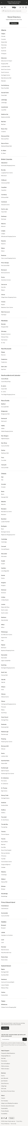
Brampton (3, 514)
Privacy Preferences (5, 1123)
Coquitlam (3, 190)
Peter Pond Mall (5, 88)
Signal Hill (3, 47)
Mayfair (3, 304)
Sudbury (3, 812)
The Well (3, 858)
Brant (2, 529)
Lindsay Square (5, 600)
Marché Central (5, 949)
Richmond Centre (5, 272)
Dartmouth (4, 421)
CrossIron (3, 131)
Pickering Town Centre (6, 741)
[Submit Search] (3, 11)
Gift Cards (3, 1088)
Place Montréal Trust (6, 952)
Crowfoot (3, 39)
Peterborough (4, 734)
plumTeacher (4, 1080)
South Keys (4, 712)
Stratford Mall (4, 805)
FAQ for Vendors (5, 1068)
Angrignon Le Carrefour (7, 935)
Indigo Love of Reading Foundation (9, 1103)
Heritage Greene (5, 798)
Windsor (3, 889)
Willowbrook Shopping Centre (8, 236)
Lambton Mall (4, 756)
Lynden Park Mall (5, 521)
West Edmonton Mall (6, 78)
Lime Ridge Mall (5, 571)
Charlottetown (4, 908)
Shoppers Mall (4, 326)
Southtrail (3, 50)
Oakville (3, 682)
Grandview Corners (6, 280)
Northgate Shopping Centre (8, 667)
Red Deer (3, 124)
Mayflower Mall (5, 453)
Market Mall (4, 42)
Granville (3, 287)
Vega (2, 640)
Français (11, 1118)
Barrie (2, 494)
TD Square (3, 53)
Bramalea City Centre (6, 511)
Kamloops (3, 219)
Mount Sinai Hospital (6, 850)
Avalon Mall (4, 388)
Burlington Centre (5, 532)
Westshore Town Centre (7, 307)
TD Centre (3, 856)
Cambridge (4, 542)
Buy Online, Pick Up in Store (8, 1091)
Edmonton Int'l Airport (6, 60)
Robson (3, 290)
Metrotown (4, 175)
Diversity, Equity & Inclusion (7, 1106)
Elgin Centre (4, 791)
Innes (2, 689)
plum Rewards (4, 1078)
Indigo (5, 1121)
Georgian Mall (4, 497)
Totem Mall (4, 211)
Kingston (3, 585)
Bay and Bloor (4, 841)
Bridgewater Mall (5, 414)
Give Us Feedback (5, 1063)
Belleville (3, 504)
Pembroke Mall (4, 727)
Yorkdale (3, 867)
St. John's (3, 391)
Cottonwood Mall (5, 183)
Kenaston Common (6, 334)
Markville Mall (4, 620)
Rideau (3, 709)
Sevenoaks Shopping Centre (8, 165)
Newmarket (4, 657)
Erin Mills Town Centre (6, 634)
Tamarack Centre (5, 204)
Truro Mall (3, 460)
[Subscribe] (24, 1039)
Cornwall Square (5, 549)
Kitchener (3, 592)
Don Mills (3, 847)
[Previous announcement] (1, 2)
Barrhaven (3, 647)
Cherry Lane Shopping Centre (8, 258)
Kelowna (3, 226)
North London (4, 610)
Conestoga (3, 874)
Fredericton (4, 362)
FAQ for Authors (5, 1066)
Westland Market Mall (6, 146)
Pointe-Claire (4, 959)
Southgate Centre (5, 75)
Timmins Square (5, 834)
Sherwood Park (5, 138)
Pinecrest (3, 707)
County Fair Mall (5, 445)
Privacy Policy (19, 1121)
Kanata (3, 578)
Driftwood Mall (4, 197)
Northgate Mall (4, 972)
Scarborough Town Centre (7, 773)
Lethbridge (4, 102)
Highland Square (5, 438)
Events (2, 1075)
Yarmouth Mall (4, 467)
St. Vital (3, 342)
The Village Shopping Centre (8, 394)
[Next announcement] (26, 2)
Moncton (3, 355)
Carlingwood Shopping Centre (8, 704)
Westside (3, 81)
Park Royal (3, 314)
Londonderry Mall (5, 66)
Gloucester (4, 556)
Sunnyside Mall (5, 406)
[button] (2, 7)
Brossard (3, 928)
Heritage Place (4, 720)
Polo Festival (4, 340)
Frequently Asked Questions (8, 1053)
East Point (3, 369)
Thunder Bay (4, 827)
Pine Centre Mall (5, 265)
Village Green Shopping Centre (8, 297)
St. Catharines (4, 783)
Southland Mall (4, 975)
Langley (3, 233)
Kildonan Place (4, 337)
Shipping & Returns (5, 1055)
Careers (3, 1098)
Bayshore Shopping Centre (7, 650)
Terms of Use (13, 1123)
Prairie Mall (4, 95)
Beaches (3, 844)
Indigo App (3, 1086)
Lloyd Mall (3, 110)
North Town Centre (5, 69)
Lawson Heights (5, 985)
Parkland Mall (4, 995)
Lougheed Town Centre (7, 172)
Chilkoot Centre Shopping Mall (8, 1007)
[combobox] (15, 11)
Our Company (4, 1100)
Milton (2, 627)
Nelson (3, 251)
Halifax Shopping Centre (7, 431)
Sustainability (4, 1108)
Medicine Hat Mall (5, 117)
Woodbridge (4, 896)
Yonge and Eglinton (5, 864)
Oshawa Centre (5, 696)
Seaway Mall (4, 882)
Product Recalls (5, 1111)
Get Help (3, 1058)
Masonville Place (5, 607)
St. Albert (3, 153)
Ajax (2, 479)
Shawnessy (4, 45)
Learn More (5, 1028)
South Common (5, 72)
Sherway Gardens (5, 853)
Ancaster (3, 487)
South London (4, 613)
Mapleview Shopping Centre (8, 534)
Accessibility (4, 1113)
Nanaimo (3, 243)
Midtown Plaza (4, 988)
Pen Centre (4, 780)
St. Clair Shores (5, 820)
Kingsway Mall (4, 63)
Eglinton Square (5, 770)
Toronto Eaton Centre (6, 861)
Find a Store (14, 23)
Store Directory (5, 1083)
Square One (4, 637)
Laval (2, 942)
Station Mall (4, 763)
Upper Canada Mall (5, 660)
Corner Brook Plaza (5, 381)
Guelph (3, 563)
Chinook (3, 36)
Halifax (2, 428)
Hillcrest (3, 749)
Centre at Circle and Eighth (7, 982)
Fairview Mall (4, 675)
